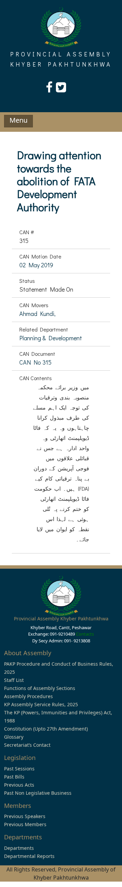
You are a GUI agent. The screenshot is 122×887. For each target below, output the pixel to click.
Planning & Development (50, 338)
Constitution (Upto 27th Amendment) (46, 728)
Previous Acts (19, 785)
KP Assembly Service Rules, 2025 (41, 704)
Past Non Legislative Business (38, 793)
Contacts (85, 634)
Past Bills (14, 776)
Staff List (14, 680)
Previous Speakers (24, 816)
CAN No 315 (35, 362)
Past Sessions (19, 768)
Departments (19, 848)
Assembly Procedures (28, 696)
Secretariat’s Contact (27, 745)
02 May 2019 (36, 265)
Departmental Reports (29, 856)
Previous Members (25, 824)
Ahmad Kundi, (37, 314)
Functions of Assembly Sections (39, 688)
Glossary (13, 737)
